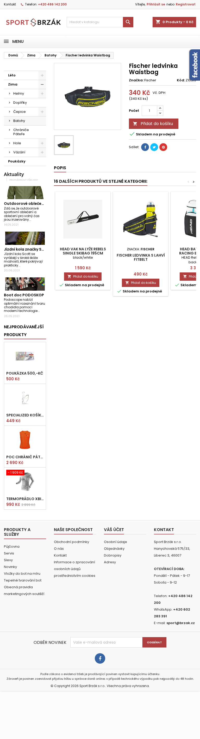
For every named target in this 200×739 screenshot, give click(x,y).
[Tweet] (154, 147)
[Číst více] (33, 219)
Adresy (110, 562)
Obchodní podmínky (71, 541)
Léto (12, 75)
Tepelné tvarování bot (22, 580)
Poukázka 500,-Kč (24, 373)
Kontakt (10, 4)
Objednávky (114, 548)
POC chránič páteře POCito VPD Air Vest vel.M (25, 457)
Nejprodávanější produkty (24, 331)
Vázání (19, 152)
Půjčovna (12, 546)
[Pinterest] (163, 147)
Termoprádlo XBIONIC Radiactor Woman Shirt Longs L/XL (25, 499)
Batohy (19, 120)
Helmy (18, 93)
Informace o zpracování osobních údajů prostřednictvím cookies (74, 569)
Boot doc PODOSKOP (24, 295)
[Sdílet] (145, 147)
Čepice (19, 111)
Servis (9, 553)
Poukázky (17, 161)
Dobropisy (112, 555)
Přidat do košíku (153, 124)
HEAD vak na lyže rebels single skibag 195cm (83, 251)
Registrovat (186, 4)
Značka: (136, 80)
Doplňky (20, 102)
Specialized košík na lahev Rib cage (25, 415)
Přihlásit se (156, 4)
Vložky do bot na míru (22, 573)
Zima (12, 84)
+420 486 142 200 (52, 4)
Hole (17, 143)
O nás (59, 548)
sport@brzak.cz (180, 622)
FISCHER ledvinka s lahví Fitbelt (141, 257)
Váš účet (114, 530)
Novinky (10, 566)
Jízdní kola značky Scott (27, 249)
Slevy (8, 560)
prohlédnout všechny (23, 179)
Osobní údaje (115, 541)
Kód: (181, 80)
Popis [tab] (60, 168)
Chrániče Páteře (21, 131)
